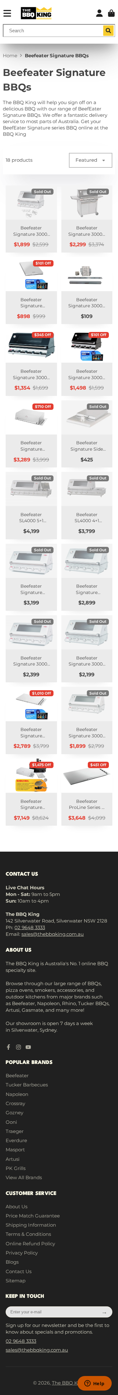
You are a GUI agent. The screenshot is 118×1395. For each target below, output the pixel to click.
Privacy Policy (22, 1253)
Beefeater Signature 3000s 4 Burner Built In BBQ (86, 648)
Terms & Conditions (28, 1234)
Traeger (15, 1131)
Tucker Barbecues (27, 1085)
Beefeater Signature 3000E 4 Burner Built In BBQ (86, 362)
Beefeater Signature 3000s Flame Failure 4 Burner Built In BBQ (31, 219)
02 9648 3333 (29, 927)
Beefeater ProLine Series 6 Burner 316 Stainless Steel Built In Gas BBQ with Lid (86, 792)
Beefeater (17, 1076)
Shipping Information (31, 1225)
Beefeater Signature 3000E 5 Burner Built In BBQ (31, 362)
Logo (36, 13)
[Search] (108, 30)
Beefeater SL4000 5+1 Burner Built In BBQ (31, 505)
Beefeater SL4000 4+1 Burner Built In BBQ (86, 505)
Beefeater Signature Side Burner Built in (86, 433)
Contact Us (18, 1271)
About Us (16, 1207)
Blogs (12, 1262)
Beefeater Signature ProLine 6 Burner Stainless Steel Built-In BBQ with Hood (31, 433)
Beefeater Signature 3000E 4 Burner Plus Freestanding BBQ (86, 219)
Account (99, 13)
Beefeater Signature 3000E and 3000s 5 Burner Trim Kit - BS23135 (86, 290)
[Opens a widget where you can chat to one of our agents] (94, 1384)
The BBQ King (68, 1383)
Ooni (11, 1122)
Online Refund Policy (30, 1244)
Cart (111, 13)
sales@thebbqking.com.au (52, 934)
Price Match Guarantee (33, 1216)
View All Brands (24, 1177)
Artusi (13, 1159)
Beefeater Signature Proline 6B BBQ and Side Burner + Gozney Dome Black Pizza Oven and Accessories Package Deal (31, 792)
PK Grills (15, 1168)
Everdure (16, 1140)
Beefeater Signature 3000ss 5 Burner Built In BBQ (31, 577)
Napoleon (17, 1094)
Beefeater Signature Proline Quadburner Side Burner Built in (31, 290)
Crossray (15, 1103)
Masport (15, 1150)
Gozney (14, 1113)
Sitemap (15, 1281)
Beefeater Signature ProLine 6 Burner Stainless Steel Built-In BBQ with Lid (31, 720)
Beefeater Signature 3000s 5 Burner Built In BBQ (31, 648)
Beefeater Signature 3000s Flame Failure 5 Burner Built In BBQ (86, 720)
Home (10, 56)
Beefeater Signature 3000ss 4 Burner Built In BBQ (86, 577)
